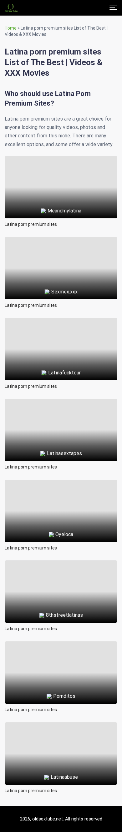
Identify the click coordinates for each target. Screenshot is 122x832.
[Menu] (113, 8)
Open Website (61, 191)
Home (11, 28)
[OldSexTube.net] (11, 8)
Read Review (61, 172)
